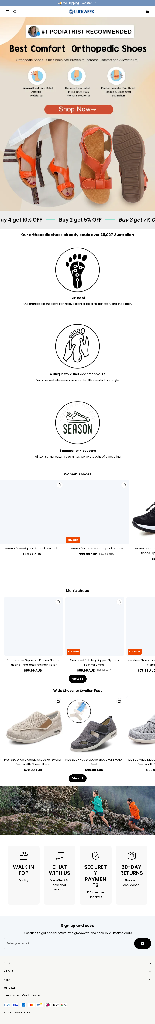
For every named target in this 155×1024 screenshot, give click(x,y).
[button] (7, 11)
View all (77, 679)
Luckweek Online (21, 1012)
